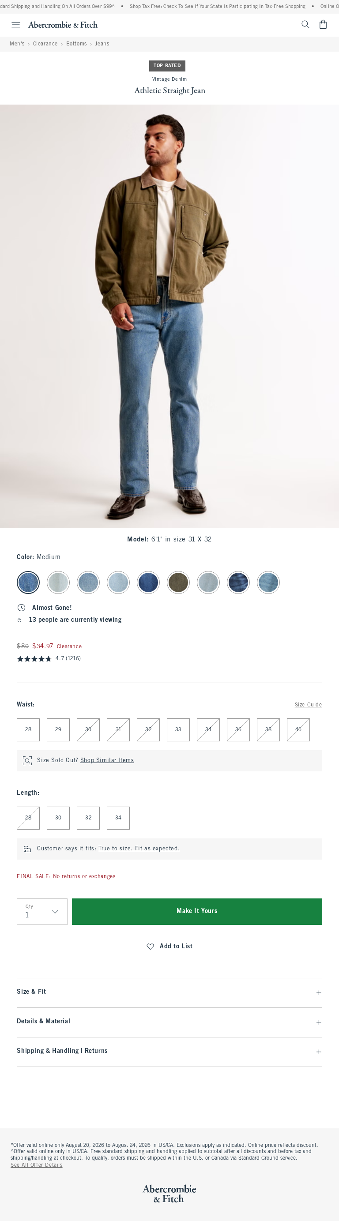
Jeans (102, 44)
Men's (17, 44)
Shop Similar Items (107, 760)
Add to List (176, 947)
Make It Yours (197, 911)
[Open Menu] (11, 24)
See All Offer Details (37, 1165)
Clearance (45, 44)
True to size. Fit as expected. (139, 849)
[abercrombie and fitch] (63, 24)
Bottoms (76, 44)
